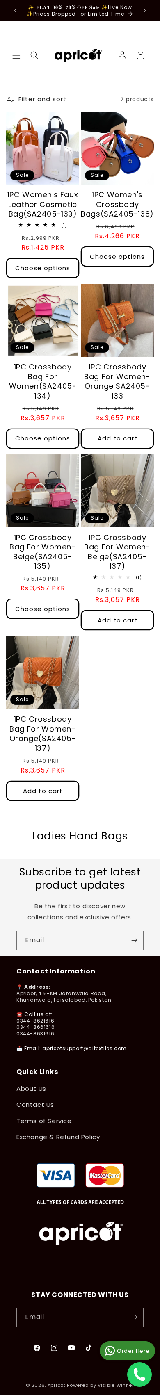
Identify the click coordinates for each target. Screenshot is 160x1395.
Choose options (42, 268)
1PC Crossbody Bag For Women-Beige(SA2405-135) (42, 552)
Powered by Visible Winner (100, 1385)
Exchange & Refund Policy (58, 1137)
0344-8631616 (35, 1033)
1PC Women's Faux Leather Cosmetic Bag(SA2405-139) (42, 204)
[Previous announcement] (15, 11)
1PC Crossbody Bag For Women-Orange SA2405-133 (117, 381)
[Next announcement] (145, 11)
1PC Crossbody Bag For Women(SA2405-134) (43, 381)
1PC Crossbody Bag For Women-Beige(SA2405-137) (117, 552)
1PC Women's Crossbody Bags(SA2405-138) (117, 204)
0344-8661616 (35, 1026)
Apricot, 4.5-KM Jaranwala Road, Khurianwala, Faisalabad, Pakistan (64, 996)
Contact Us (35, 1104)
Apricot (57, 1385)
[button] (16, 55)
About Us (31, 1088)
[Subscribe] (134, 940)
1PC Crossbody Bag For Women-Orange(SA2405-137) (42, 733)
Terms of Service (44, 1121)
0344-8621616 (35, 1020)
